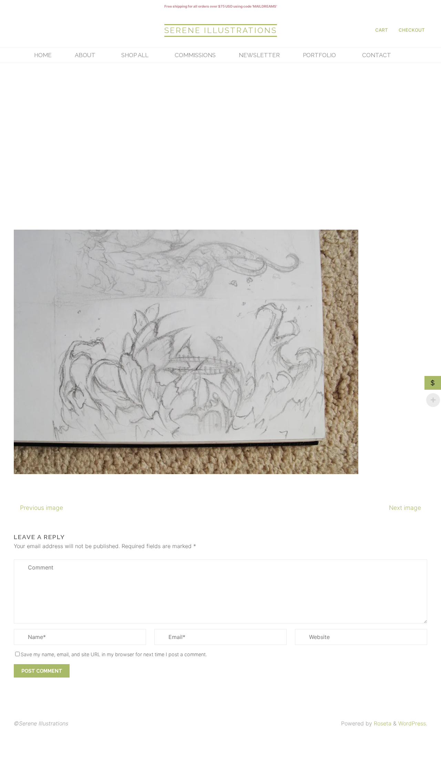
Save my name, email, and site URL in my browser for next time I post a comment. (114, 654)
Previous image (41, 507)
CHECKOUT (412, 30)
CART (381, 30)
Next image (405, 507)
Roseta (381, 723)
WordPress (412, 723)
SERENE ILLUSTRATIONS (220, 30)
